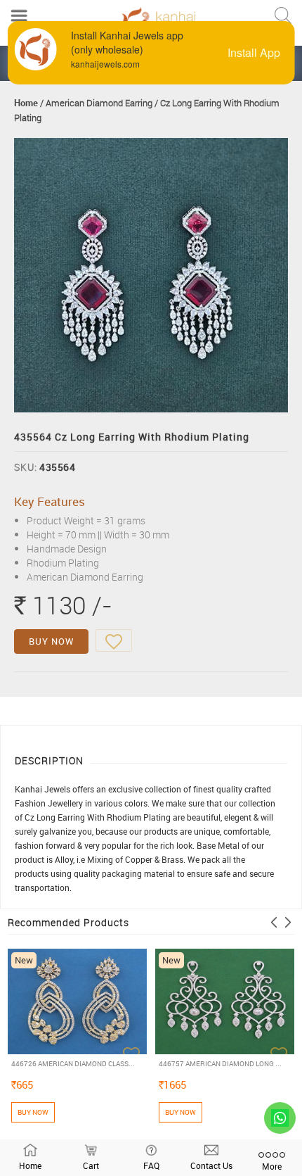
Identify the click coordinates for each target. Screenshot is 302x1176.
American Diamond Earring (99, 102)
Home (26, 102)
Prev (274, 922)
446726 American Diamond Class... (73, 1063)
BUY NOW (51, 641)
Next (288, 922)
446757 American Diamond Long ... (220, 1063)
